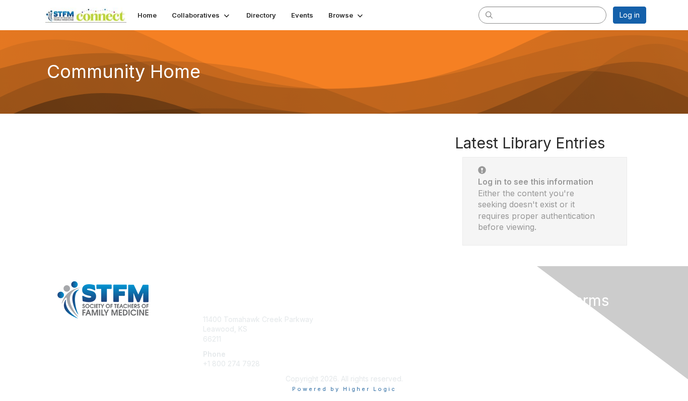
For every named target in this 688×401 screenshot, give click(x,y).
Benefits (361, 329)
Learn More (367, 339)
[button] (201, 15)
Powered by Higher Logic (344, 388)
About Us (509, 319)
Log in (630, 15)
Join (355, 319)
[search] (489, 15)
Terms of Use (516, 329)
